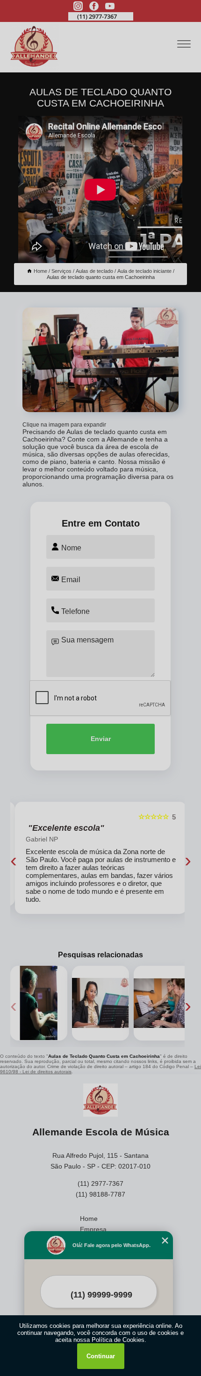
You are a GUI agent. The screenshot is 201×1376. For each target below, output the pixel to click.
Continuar (100, 1356)
